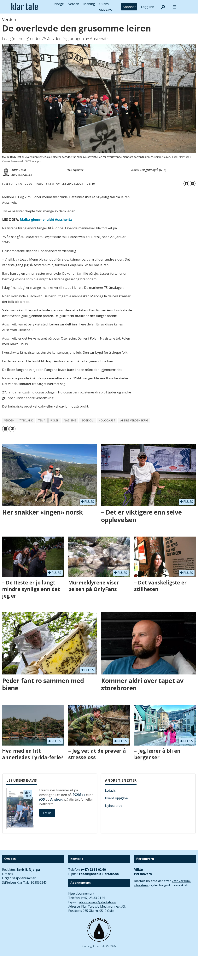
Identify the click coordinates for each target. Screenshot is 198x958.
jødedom (87, 420)
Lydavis (110, 790)
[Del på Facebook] (186, 183)
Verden (73, 4)
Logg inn (147, 6)
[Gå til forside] (24, 6)
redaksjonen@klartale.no (99, 874)
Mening (89, 4)
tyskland (26, 420)
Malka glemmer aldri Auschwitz (46, 219)
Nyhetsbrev (113, 805)
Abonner (129, 6)
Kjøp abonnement (81, 893)
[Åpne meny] (174, 6)
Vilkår (138, 869)
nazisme (70, 420)
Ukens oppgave (116, 798)
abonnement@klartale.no (97, 902)
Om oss (7, 874)
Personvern (143, 874)
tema (41, 420)
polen (54, 420)
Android (56, 799)
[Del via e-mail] (192, 183)
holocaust (107, 420)
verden (9, 420)
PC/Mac (79, 794)
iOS (42, 799)
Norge (59, 4)
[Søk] (163, 7)
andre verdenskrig (134, 420)
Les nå (47, 813)
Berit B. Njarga (28, 869)
